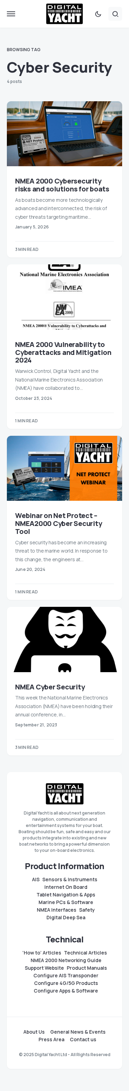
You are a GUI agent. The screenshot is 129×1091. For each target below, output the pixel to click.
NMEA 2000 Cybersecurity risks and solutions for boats (62, 185)
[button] (11, 14)
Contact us (83, 1039)
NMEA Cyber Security (50, 687)
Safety (87, 909)
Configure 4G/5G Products (66, 983)
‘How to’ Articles (41, 952)
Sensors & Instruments (69, 879)
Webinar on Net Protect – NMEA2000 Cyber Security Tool (58, 523)
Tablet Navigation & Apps (65, 894)
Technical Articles (85, 952)
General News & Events (78, 1031)
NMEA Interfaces (56, 909)
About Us (34, 1031)
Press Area (51, 1039)
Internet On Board (65, 887)
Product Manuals (87, 968)
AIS (36, 879)
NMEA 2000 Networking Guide (66, 960)
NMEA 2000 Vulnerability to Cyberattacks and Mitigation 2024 (63, 352)
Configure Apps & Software (66, 990)
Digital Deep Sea (65, 917)
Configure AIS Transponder (65, 975)
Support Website (44, 968)
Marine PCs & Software (66, 902)
